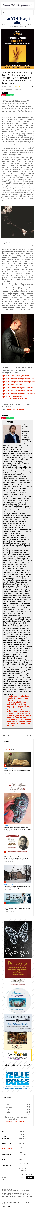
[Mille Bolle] (18, 1079)
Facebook (3, 1177)
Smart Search (22, 1154)
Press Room (22, 1141)
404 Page (21, 1159)
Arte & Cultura (8, 768)
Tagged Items (22, 1168)
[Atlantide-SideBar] (18, 1001)
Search (21, 1152)
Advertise (21, 1143)
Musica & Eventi (6, 1149)
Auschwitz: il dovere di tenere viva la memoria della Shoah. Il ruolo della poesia (17, 887)
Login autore (6, 1206)
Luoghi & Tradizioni (5, 1137)
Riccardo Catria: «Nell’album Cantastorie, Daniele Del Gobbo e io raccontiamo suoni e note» (18, 716)
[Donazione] (17, 5)
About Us (21, 1132)
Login (20, 1147)
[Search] (31, 12)
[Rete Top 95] (18, 1055)
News (3, 1131)
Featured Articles (24, 1163)
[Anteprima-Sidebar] (18, 972)
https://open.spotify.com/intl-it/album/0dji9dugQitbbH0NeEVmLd (14, 398)
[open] (3, 12)
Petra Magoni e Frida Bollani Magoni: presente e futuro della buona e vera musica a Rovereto (18, 710)
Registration (22, 1150)
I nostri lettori (6, 1165)
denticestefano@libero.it (14, 409)
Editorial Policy (23, 1134)
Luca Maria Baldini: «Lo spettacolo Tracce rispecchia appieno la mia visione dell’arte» (18, 704)
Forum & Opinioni (7, 1154)
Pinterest (4, 1182)
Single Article (22, 1166)
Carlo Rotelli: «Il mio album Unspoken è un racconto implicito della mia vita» (19, 698)
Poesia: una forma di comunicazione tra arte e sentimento (17, 771)
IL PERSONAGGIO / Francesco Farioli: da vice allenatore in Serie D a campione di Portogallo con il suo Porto (18, 723)
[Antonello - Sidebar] (18, 1065)
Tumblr (3, 1179)
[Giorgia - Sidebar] (18, 939)
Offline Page (22, 1157)
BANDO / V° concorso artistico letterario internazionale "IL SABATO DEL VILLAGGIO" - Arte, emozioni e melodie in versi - (16, 858)
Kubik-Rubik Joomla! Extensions (14, 1121)
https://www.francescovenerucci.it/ (14, 385)
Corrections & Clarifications (23, 1138)
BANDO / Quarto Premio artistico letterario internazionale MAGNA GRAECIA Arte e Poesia (17, 828)
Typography (22, 1170)
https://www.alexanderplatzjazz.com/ (15, 376)
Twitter (3, 1175)
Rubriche (4, 1160)
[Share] (27, 12)
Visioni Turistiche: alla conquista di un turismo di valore (17, 909)
